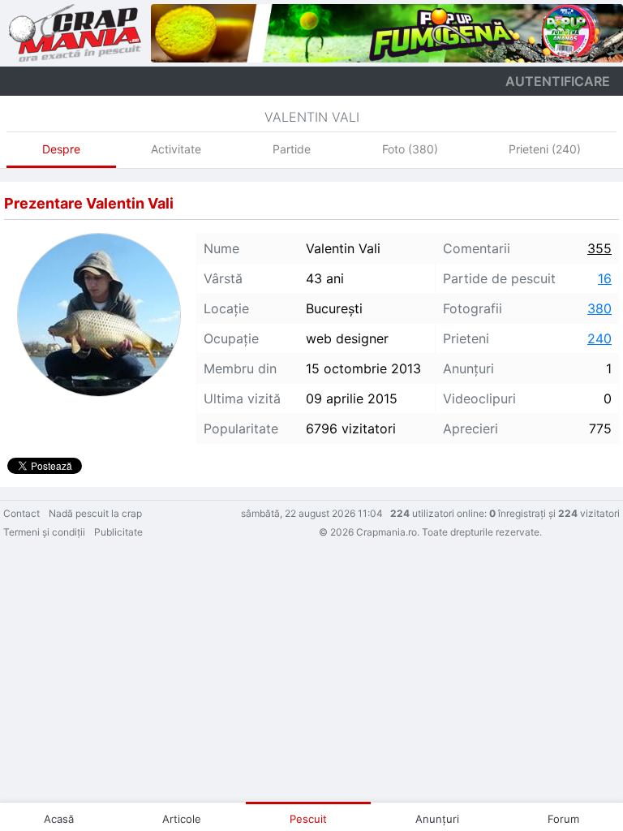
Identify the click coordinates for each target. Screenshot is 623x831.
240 (599, 338)
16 (605, 278)
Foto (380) (410, 149)
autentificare (557, 81)
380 (599, 308)
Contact (21, 513)
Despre (61, 149)
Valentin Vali (311, 117)
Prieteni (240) (545, 149)
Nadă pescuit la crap (95, 513)
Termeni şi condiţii (44, 532)
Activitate (176, 149)
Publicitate (118, 532)
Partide (292, 149)
